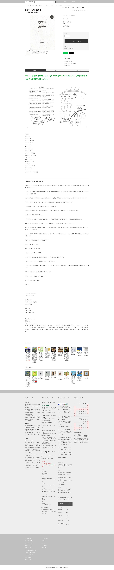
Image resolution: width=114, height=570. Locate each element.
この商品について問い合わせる (70, 63)
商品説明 (35, 70)
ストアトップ (27, 5)
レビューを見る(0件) (68, 56)
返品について (66, 46)
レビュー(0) (78, 70)
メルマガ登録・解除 (65, 7)
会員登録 (73, 1)
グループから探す (59, 5)
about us (59, 1)
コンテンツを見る (67, 5)
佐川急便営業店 (46, 447)
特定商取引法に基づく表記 (69, 48)
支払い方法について (29, 543)
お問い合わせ (78, 7)
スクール (42, 5)
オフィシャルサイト (35, 5)
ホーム (64, 15)
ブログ (73, 7)
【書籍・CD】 (68, 15)
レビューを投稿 (67, 58)
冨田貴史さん (73, 15)
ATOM (29, 559)
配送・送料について (29, 545)
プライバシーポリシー (30, 552)
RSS (26, 559)
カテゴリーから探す (49, 5)
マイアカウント (44, 538)
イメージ (57, 70)
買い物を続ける (67, 65)
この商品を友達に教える (69, 61)
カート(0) (87, 1)
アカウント (66, 1)
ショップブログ (28, 557)
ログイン (79, 1)
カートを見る (44, 545)
